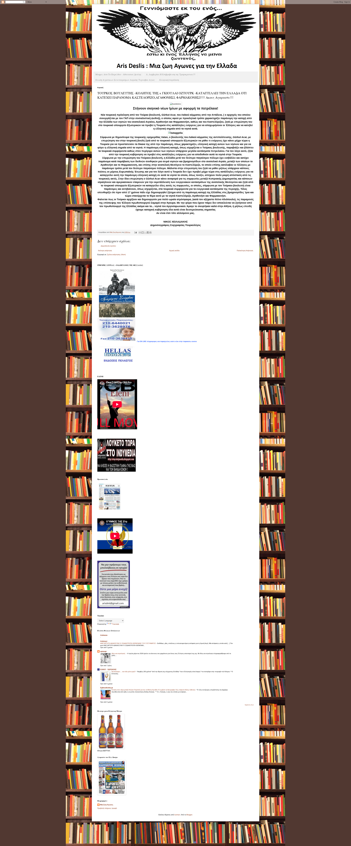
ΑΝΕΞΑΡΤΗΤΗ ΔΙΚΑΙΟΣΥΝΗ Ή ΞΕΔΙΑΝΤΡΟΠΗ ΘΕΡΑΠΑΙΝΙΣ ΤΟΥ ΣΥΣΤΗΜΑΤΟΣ (128, 643)
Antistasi (103, 641)
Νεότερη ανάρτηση (105, 251)
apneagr (103, 651)
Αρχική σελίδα (174, 251)
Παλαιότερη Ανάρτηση (245, 251)
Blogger (189, 815)
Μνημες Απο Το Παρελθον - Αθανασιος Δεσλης (118, 74)
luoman (177, 815)
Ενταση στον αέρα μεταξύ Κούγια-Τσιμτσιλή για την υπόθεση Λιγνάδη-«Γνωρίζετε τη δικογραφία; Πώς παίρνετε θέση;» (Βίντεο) (154, 690)
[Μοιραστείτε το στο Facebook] (147, 232)
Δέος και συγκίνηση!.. (119, 653)
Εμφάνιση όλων (249, 705)
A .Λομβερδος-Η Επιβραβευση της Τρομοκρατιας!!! (170, 74)
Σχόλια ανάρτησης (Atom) (116, 255)
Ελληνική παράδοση (169, 79)
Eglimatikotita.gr (106, 688)
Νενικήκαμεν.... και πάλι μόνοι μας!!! (124, 671)
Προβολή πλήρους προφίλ (107, 808)
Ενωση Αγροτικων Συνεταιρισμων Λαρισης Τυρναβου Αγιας (125, 79)
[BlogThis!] (142, 232)
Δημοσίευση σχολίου (108, 246)
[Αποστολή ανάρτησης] (135, 232)
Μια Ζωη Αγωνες (106, 805)
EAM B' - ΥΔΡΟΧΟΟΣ (108, 669)
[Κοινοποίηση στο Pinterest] (150, 232)
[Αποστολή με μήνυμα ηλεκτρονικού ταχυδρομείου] (140, 232)
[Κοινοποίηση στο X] (145, 232)
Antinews (103, 635)
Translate (115, 624)
